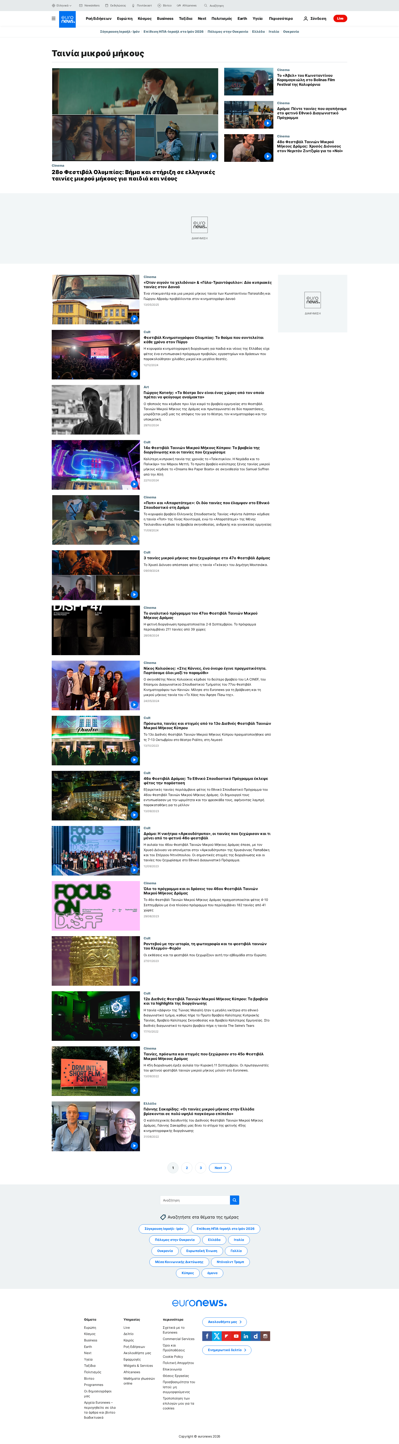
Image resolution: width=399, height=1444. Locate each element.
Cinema (58, 165)
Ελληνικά (63, 5)
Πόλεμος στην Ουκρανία (228, 31)
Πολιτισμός (222, 18)
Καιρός (129, 1340)
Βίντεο (89, 1378)
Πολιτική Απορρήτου (178, 1363)
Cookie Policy (173, 1356)
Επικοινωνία (172, 1369)
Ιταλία (274, 31)
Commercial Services (178, 1339)
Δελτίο (128, 1334)
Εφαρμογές (132, 1359)
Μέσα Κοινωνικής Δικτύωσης (179, 1262)
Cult (147, 332)
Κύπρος (188, 1273)
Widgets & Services (138, 1365)
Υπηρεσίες (132, 1319)
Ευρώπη (124, 18)
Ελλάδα (258, 31)
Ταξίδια (185, 18)
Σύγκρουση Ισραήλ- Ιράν (120, 31)
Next (202, 18)
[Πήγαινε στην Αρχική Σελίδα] (67, 19)
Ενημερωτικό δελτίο (225, 1350)
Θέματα (90, 1319)
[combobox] (229, 5)
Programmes (93, 1385)
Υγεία (258, 18)
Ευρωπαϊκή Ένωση (201, 1251)
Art (146, 387)
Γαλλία (236, 1251)
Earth (242, 18)
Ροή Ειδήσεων (99, 18)
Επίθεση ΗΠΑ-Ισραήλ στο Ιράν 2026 (174, 31)
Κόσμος (144, 18)
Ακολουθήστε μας (137, 1353)
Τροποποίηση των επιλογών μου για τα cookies (178, 1403)
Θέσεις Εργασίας (176, 1375)
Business (165, 18)
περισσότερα (173, 1319)
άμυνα (212, 1273)
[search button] (205, 5)
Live (340, 18)
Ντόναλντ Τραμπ (230, 1262)
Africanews (132, 1372)
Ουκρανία (291, 31)
